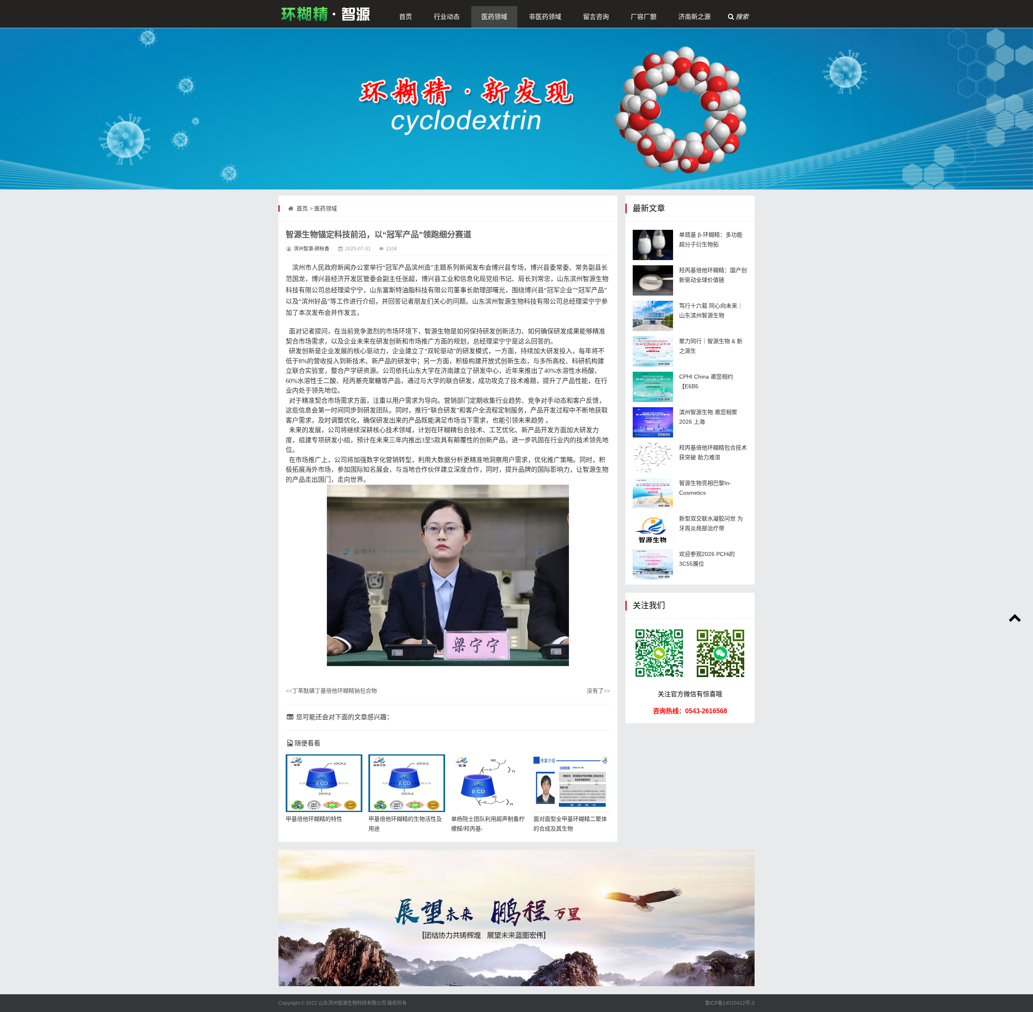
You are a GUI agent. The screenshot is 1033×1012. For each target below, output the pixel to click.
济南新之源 (694, 16)
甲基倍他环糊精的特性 (314, 819)
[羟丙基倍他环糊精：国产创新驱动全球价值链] (653, 280)
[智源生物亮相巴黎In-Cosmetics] (653, 493)
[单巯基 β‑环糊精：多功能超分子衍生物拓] (653, 245)
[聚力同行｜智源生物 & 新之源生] (653, 351)
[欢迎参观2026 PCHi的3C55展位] (653, 564)
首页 (405, 16)
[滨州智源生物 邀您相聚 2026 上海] (653, 422)
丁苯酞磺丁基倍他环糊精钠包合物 (331, 690)
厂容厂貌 (644, 16)
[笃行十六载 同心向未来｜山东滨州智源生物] (653, 316)
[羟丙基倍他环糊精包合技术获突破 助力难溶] (653, 458)
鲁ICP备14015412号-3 (730, 1003)
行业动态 (447, 16)
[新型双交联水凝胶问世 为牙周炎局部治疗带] (653, 529)
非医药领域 (545, 16)
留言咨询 (596, 16)
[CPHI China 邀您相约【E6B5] (653, 387)
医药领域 (494, 16)
